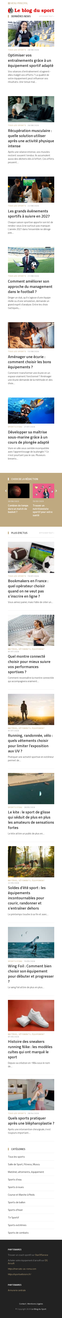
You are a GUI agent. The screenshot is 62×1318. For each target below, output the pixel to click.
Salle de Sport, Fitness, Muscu (24, 1164)
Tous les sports (17, 50)
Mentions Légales (35, 1303)
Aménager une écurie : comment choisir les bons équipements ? (29, 362)
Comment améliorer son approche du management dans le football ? (30, 286)
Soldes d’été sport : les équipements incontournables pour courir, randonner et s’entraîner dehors (27, 898)
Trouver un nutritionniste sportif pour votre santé (42, 510)
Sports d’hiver (15, 1210)
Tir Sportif (13, 1217)
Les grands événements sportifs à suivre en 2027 (29, 213)
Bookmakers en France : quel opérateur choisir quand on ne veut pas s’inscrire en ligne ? (28, 588)
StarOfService (41, 1255)
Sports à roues (16, 1187)
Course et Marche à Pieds (21, 1195)
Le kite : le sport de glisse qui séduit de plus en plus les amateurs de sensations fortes (31, 819)
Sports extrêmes (17, 1225)
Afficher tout (46, 16)
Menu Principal (19, 3)
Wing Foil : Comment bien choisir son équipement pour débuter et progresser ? (31, 973)
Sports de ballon (16, 1202)
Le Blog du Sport (38, 1309)
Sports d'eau (15, 426)
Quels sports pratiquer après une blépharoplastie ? (31, 1120)
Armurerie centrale (17, 1290)
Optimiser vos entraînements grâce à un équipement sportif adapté (30, 60)
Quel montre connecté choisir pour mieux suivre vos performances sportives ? (29, 664)
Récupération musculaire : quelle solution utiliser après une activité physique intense (31, 138)
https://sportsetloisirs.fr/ (19, 1274)
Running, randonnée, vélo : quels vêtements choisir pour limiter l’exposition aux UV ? (30, 743)
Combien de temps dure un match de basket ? (18, 509)
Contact (22, 1303)
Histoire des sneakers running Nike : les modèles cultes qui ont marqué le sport (30, 1049)
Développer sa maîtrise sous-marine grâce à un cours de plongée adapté (28, 437)
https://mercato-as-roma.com (22, 1268)
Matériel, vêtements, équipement (26, 649)
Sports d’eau (15, 1179)
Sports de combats (18, 1233)
